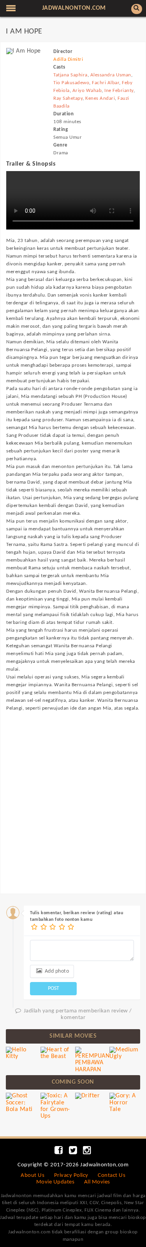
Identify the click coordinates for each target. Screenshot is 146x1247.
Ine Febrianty (119, 90)
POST (53, 988)
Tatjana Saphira (70, 75)
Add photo (56, 971)
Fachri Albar (105, 82)
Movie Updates (55, 1182)
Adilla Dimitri (68, 59)
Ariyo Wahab (87, 90)
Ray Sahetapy (68, 98)
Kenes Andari (100, 98)
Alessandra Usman (110, 75)
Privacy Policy (71, 1175)
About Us (32, 1175)
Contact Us (111, 1175)
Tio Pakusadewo (71, 82)
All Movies (97, 1182)
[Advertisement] (73, 795)
